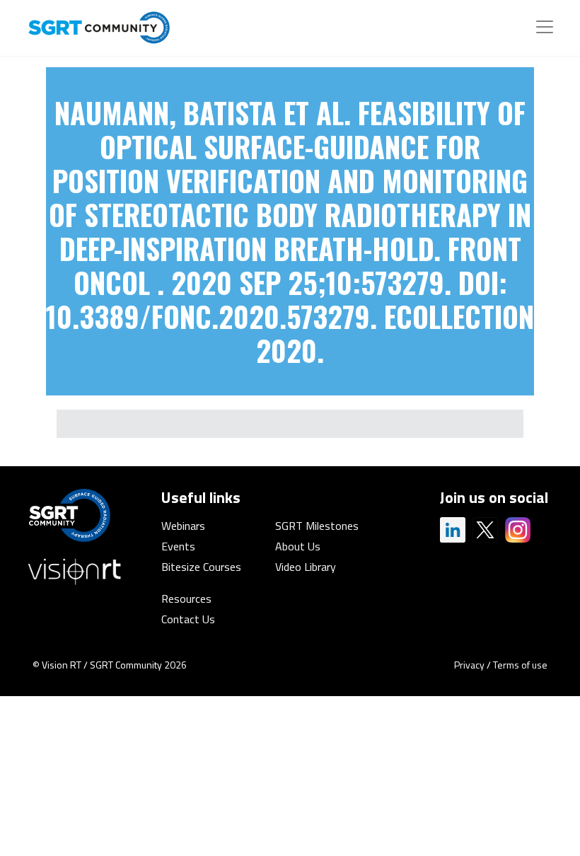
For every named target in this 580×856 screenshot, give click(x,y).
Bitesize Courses (201, 566)
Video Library (305, 566)
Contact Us (188, 619)
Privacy (469, 664)
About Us (297, 546)
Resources (186, 598)
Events (178, 546)
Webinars (183, 525)
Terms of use (520, 664)
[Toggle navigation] (545, 26)
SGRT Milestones (317, 525)
